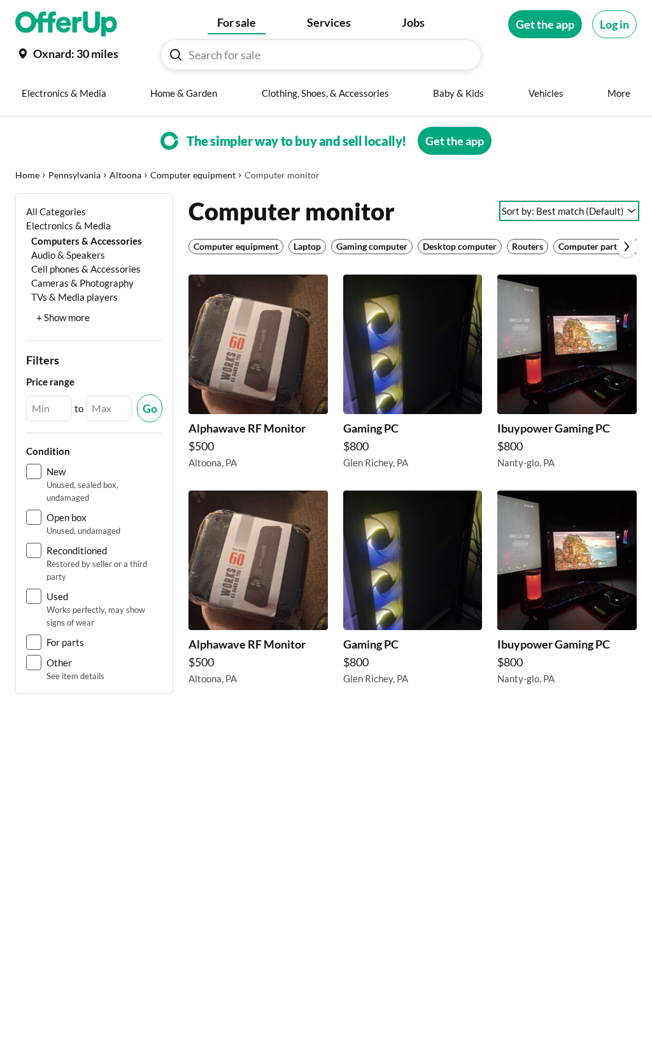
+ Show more (63, 317)
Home (27, 174)
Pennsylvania (74, 174)
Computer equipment (193, 174)
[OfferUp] (66, 24)
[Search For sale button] (176, 54)
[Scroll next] (626, 246)
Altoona (125, 174)
